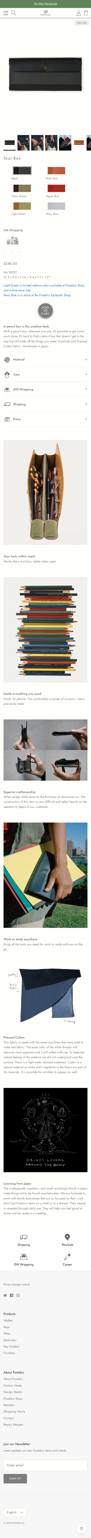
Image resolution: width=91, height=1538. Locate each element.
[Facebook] (11, 1295)
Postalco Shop (13, 1398)
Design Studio (13, 1392)
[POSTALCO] (45, 13)
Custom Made (13, 1385)
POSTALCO (18, 1523)
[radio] (24, 171)
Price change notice (17, 1284)
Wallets (8, 1320)
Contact (8, 1418)
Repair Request (13, 1424)
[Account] (76, 13)
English (11, 1512)
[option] (45, 75)
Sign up (15, 1479)
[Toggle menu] (5, 13)
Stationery (10, 1340)
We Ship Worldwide (45, 4)
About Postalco (13, 1379)
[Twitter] (5, 1295)
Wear (7, 1333)
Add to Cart (45, 310)
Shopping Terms (14, 1411)
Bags (7, 1327)
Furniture (9, 1353)
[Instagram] (18, 1295)
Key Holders (11, 1346)
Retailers (9, 1405)
